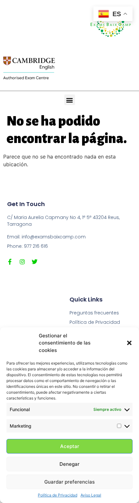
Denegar (69, 464)
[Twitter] (34, 262)
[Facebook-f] (10, 262)
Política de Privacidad (57, 495)
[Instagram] (22, 262)
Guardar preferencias (69, 482)
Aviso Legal (90, 495)
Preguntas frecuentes (94, 313)
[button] (129, 343)
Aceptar (69, 446)
